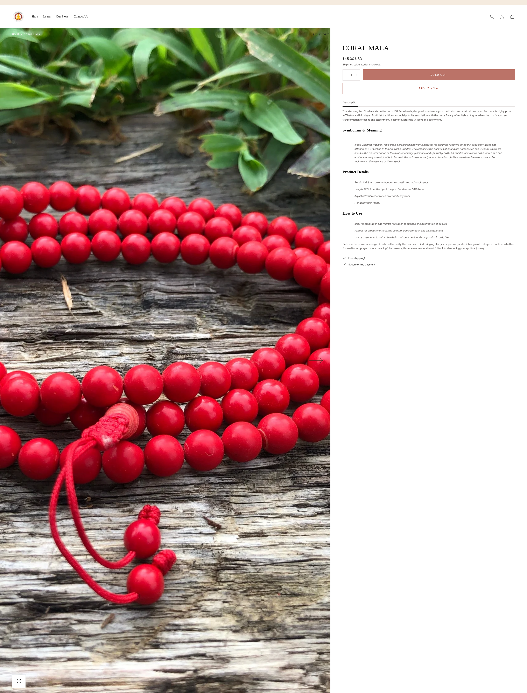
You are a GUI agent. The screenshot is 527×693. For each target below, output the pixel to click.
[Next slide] (316, 360)
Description (350, 102)
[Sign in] (502, 16)
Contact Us (81, 16)
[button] (492, 16)
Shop (34, 16)
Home (15, 34)
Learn (47, 16)
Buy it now (428, 88)
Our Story (62, 16)
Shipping (348, 64)
